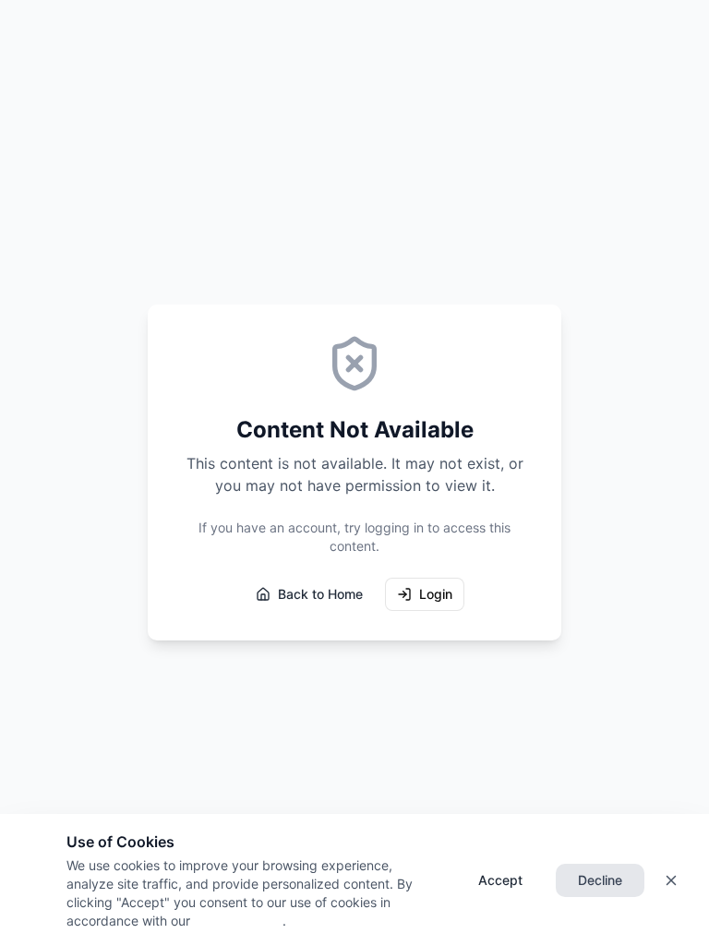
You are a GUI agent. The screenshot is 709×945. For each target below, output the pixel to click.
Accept (500, 880)
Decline (600, 880)
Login (435, 594)
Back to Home (320, 594)
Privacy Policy (236, 920)
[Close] (671, 880)
